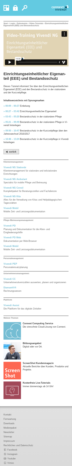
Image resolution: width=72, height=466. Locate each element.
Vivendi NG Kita (12, 196)
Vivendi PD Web (12, 237)
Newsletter (8, 432)
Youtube (11, 458)
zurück (12, 151)
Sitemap (7, 436)
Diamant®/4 (9, 287)
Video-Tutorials (36, 23)
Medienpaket (9, 427)
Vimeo (10, 463)
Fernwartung (9, 419)
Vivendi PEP (10, 264)
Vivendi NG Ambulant (15, 179)
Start (5, 23)
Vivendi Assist (11, 305)
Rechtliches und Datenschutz (18, 445)
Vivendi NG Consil (13, 187)
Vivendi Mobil (11, 208)
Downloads (9, 423)
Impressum (9, 441)
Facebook (12, 449)
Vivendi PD (9, 225)
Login (12, 23)
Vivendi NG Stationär (14, 167)
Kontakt (7, 414)
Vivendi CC (9, 279)
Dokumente (22, 23)
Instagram (12, 454)
